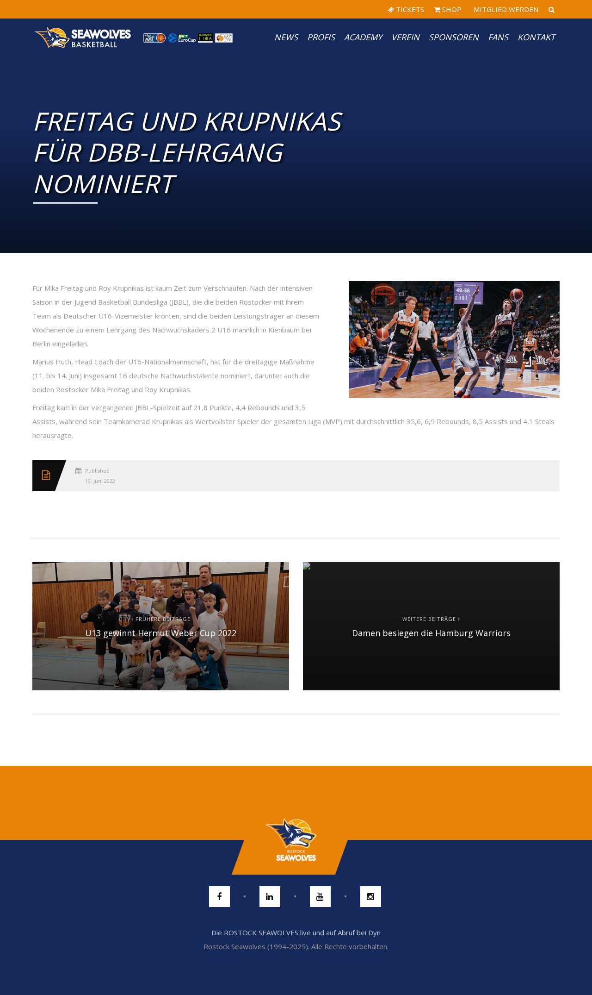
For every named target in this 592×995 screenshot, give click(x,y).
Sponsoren (454, 37)
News (286, 37)
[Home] (83, 37)
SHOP (451, 9)
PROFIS (321, 37)
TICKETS (409, 9)
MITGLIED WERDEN (505, 9)
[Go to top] (295, 840)
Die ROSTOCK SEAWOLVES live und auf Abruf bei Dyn (296, 932)
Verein (405, 37)
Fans (498, 37)
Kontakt (536, 37)
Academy (363, 37)
